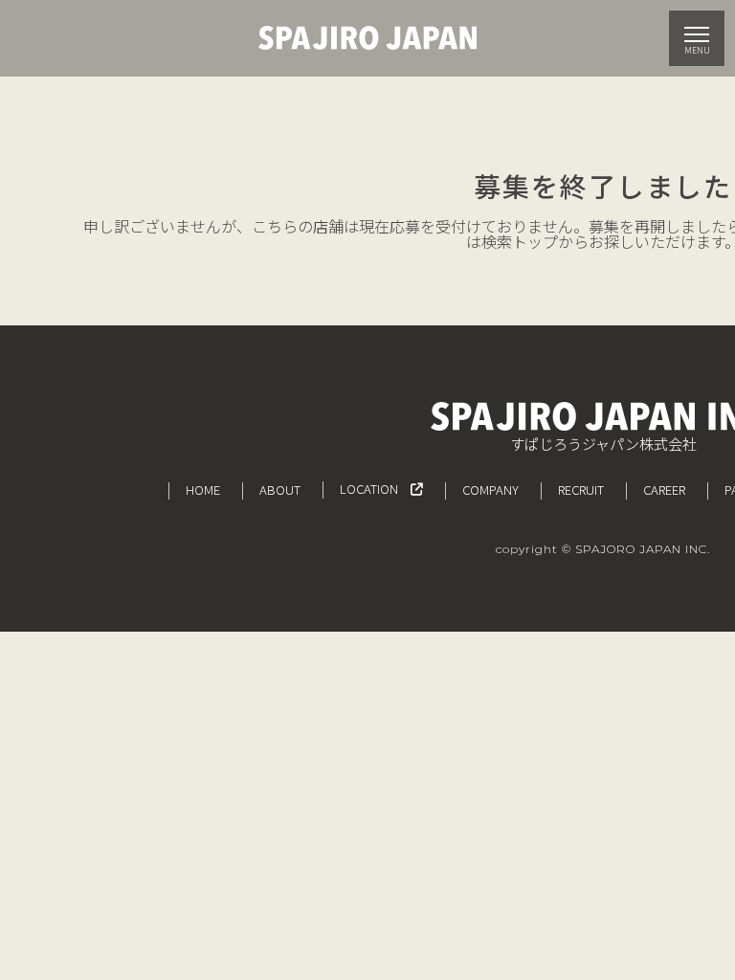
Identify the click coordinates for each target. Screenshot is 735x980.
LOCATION (375, 488)
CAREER (664, 489)
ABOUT (280, 489)
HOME (203, 489)
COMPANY (490, 489)
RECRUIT (581, 489)
